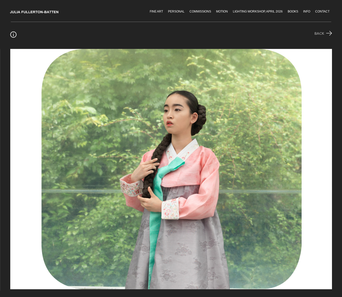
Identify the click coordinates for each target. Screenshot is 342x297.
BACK (319, 33)
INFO (306, 11)
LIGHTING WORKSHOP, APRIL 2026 (258, 11)
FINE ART (156, 11)
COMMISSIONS (200, 11)
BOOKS (293, 11)
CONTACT (322, 11)
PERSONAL (176, 11)
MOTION (222, 11)
